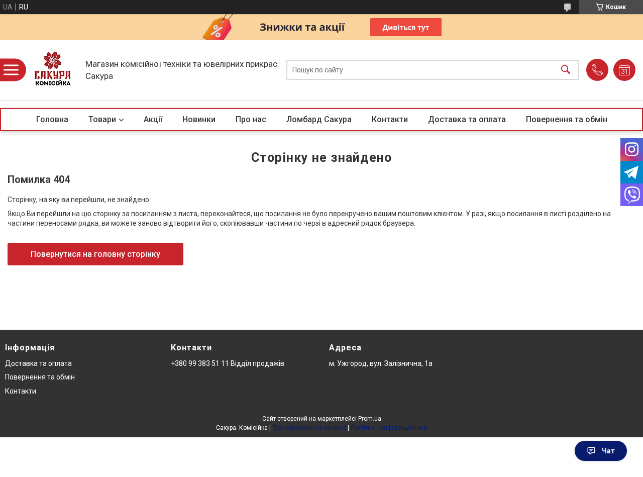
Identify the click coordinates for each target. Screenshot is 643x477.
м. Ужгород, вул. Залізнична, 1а (381, 363)
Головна (52, 119)
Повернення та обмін (566, 119)
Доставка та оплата (467, 119)
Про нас (251, 119)
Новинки (199, 119)
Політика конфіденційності (389, 427)
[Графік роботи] (624, 70)
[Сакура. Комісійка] (53, 70)
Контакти (390, 119)
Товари (102, 119)
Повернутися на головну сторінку (95, 254)
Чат (608, 451)
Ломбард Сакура (319, 119)
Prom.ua (369, 418)
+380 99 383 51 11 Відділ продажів (227, 363)
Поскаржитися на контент (309, 427)
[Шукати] (566, 70)
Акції (153, 119)
